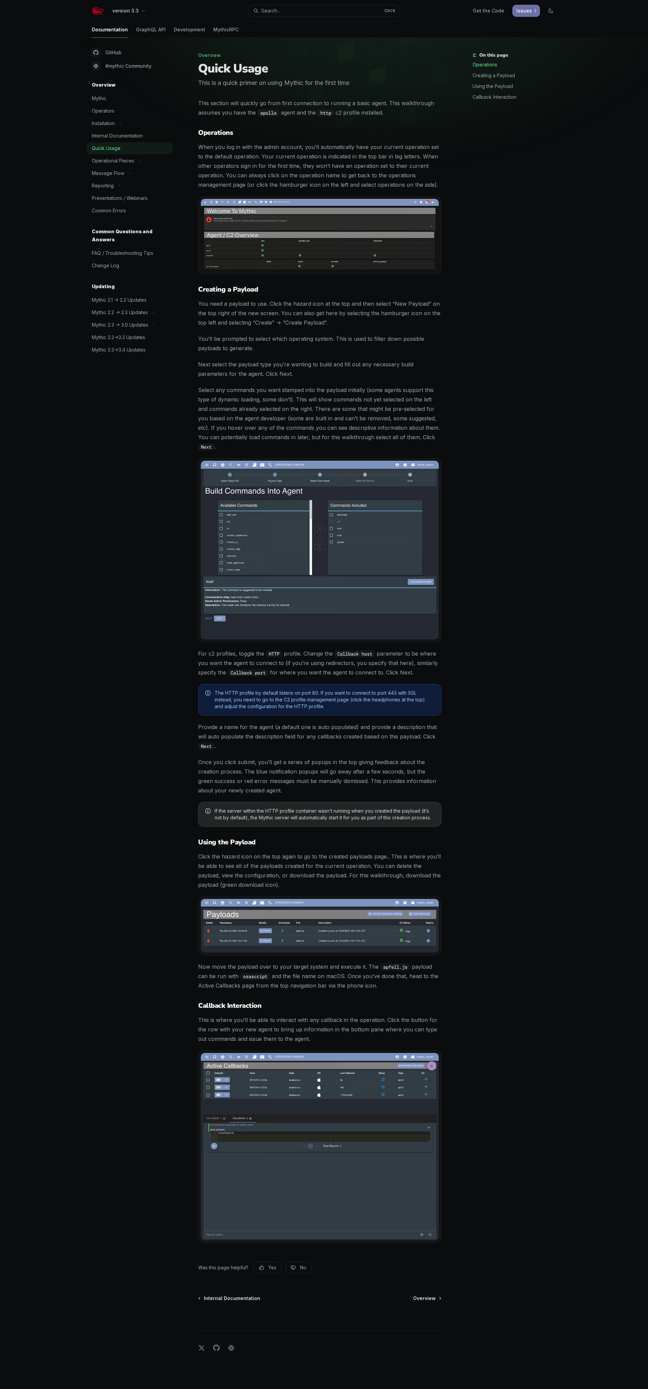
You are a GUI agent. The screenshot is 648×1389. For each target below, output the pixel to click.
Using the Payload (493, 86)
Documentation (110, 29)
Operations (485, 64)
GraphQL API (151, 29)
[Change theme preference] (550, 10)
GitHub (113, 52)
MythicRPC (226, 29)
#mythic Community (128, 66)
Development (189, 29)
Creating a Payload (494, 75)
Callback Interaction (494, 97)
